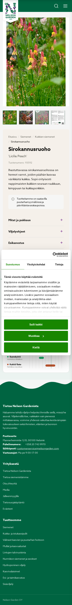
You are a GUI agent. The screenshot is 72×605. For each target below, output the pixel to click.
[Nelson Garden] (10, 11)
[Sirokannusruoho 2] (26, 117)
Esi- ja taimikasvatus (14, 577)
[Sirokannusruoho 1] (10, 117)
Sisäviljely (8, 584)
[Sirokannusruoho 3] (42, 117)
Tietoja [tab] (59, 264)
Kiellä (36, 347)
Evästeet (8, 508)
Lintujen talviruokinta (14, 552)
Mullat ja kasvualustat (14, 546)
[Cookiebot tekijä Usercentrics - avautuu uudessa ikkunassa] (52, 254)
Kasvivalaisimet (11, 571)
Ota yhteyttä (10, 483)
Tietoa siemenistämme (15, 477)
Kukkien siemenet (45, 136)
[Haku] (56, 6)
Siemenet (25, 136)
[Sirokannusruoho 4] (58, 117)
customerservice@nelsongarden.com (38, 448)
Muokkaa (34, 335)
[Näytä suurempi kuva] (36, 62)
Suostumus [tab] (13, 264)
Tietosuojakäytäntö (13, 502)
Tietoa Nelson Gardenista (17, 470)
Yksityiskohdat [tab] (36, 264)
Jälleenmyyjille (11, 496)
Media (6, 489)
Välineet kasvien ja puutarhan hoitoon (23, 539)
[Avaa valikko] (65, 6)
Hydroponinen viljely (14, 565)
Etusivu (12, 136)
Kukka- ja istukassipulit (15, 533)
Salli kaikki (35, 324)
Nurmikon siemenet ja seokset (20, 558)
